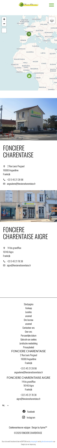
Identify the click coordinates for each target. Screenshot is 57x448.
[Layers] (51, 20)
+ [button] (4, 19)
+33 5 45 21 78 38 (15, 261)
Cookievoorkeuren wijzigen (19, 427)
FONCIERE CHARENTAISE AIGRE (25, 233)
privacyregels (33, 441)
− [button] (4, 24)
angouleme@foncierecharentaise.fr (21, 183)
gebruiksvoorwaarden (47, 441)
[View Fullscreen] (4, 30)
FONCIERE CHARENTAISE (18, 151)
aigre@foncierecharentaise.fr (19, 265)
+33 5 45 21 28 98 (15, 179)
